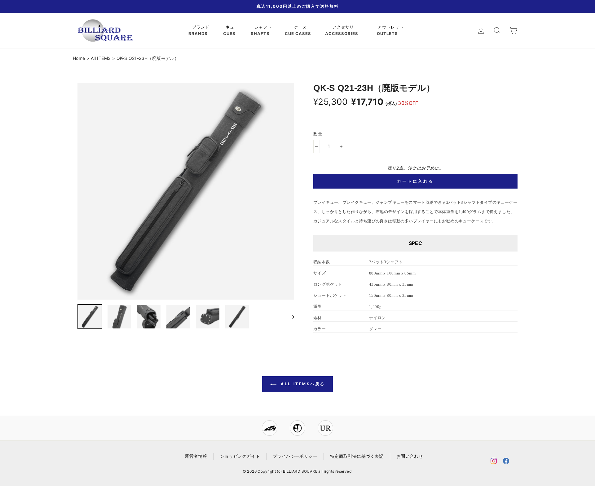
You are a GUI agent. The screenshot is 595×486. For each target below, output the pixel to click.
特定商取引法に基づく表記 (357, 456)
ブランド (201, 27)
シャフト (263, 27)
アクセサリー (346, 27)
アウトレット (391, 27)
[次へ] (290, 316)
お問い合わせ (409, 456)
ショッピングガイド (240, 456)
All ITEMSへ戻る (302, 383)
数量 (318, 134)
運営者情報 (196, 456)
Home (79, 58)
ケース (301, 27)
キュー (233, 27)
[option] (185, 191)
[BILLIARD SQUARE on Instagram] (494, 462)
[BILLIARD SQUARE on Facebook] (506, 462)
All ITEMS (101, 58)
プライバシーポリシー (295, 456)
